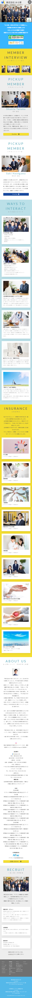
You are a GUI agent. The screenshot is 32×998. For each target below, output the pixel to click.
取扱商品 (3, 968)
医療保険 (10, 965)
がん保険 (10, 963)
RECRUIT (3, 971)
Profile (14, 134)
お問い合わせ (14, 861)
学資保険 (10, 971)
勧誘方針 (17, 963)
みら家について (4, 969)
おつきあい (4, 966)
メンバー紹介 (4, 965)
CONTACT (11, 954)
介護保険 (10, 966)
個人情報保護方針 (19, 965)
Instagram (25, 963)
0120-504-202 (20, 984)
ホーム (3, 963)
